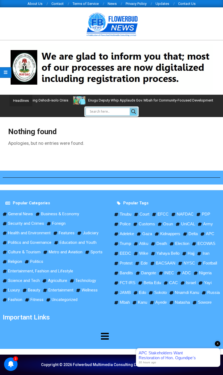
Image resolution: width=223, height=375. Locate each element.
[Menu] (56, 336)
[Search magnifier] (133, 111)
